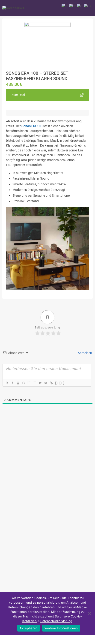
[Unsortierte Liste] (34, 383)
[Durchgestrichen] (23, 383)
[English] (65, 6)
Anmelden (84, 353)
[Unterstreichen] (18, 383)
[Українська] (88, 6)
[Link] (51, 383)
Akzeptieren (29, 628)
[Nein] (89, 613)
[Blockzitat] (40, 383)
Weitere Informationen (61, 628)
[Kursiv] (12, 383)
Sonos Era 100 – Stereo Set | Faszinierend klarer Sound (38, 76)
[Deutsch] (73, 6)
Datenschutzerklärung (56, 621)
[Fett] (6, 383)
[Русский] (80, 6)
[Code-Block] (45, 383)
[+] (62, 383)
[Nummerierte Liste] (29, 383)
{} (56, 383)
